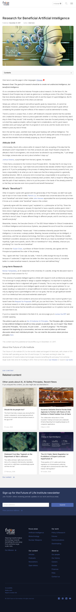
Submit (62, 505)
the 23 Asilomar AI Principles (37, 321)
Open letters (33, 565)
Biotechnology (34, 536)
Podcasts (32, 558)
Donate (54, 565)
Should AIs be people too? (14, 410)
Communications (58, 540)
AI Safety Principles (33, 382)
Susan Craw (17, 249)
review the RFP (60, 314)
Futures (54, 536)
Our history (56, 558)
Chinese (40, 80)
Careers (54, 562)
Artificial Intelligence (36, 533)
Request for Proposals (23, 301)
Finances (55, 569)
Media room (8, 590)
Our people (56, 554)
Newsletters (33, 562)
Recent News (50, 382)
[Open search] (66, 3)
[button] (57, 3)
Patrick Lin (32, 196)
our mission (53, 360)
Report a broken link (11, 592)
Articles (31, 554)
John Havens (38, 198)
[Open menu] (71, 3)
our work (69, 360)
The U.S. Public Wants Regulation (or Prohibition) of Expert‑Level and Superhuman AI (55, 456)
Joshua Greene (8, 160)
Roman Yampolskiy (10, 271)
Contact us (56, 577)
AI (21, 382)
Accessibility (8, 588)
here (11, 335)
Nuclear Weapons (35, 540)
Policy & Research (58, 533)
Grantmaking (56, 544)
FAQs (53, 573)
